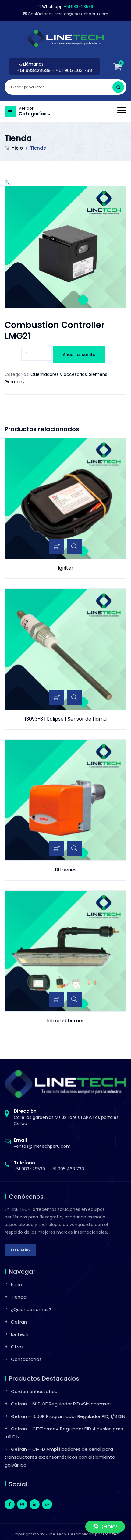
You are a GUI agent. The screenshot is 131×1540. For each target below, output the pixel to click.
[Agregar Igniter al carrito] (56, 546)
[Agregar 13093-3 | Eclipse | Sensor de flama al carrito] (56, 697)
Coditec (111, 1534)
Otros (17, 1347)
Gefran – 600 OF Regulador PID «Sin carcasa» (61, 1404)
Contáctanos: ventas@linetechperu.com (67, 14)
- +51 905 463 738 (72, 70)
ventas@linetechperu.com (42, 1143)
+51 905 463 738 (67, 1169)
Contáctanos (26, 1359)
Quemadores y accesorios (58, 374)
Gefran (19, 1322)
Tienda (19, 1297)
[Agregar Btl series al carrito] (56, 848)
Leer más (20, 1250)
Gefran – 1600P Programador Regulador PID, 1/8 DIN (68, 1416)
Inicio (16, 148)
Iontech (19, 1334)
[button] (7, 182)
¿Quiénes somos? (31, 1309)
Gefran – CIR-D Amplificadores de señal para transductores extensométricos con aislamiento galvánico (60, 1457)
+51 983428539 (34, 70)
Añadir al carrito (79, 354)
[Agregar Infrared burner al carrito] (56, 999)
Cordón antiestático (34, 1391)
